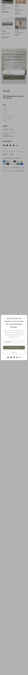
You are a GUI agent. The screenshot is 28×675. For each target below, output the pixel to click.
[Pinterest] (17, 357)
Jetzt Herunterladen (14, 347)
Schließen (14, 352)
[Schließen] (24, 317)
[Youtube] (14, 357)
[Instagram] (8, 357)
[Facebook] (11, 357)
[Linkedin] (20, 357)
